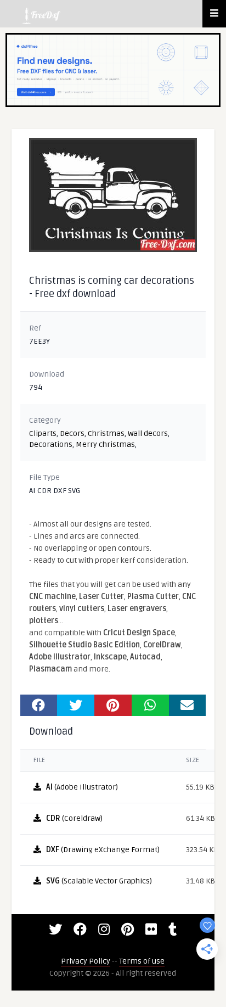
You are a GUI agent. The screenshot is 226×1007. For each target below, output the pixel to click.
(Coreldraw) (74, 818)
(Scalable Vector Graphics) (99, 881)
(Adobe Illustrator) (82, 787)
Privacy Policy (85, 961)
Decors (72, 433)
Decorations (50, 444)
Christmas (106, 433)
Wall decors (148, 433)
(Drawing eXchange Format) (103, 849)
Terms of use (142, 961)
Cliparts (42, 433)
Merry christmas (105, 444)
